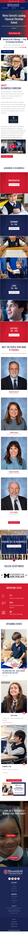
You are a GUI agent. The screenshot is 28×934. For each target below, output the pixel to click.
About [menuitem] (14, 922)
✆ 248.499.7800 (14, 915)
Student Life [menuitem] (14, 926)
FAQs (14, 905)
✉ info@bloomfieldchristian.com (14, 910)
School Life (14, 891)
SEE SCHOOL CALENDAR (14, 783)
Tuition (14, 901)
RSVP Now (4, 678)
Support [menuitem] (14, 8)
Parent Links (14, 893)
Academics (14, 889)
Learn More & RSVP (7, 725)
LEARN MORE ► (14, 184)
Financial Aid (14, 903)
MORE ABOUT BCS (7, 156)
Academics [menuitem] (14, 924)
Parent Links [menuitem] (5, 8)
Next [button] (26, 577)
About (14, 887)
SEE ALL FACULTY (14, 522)
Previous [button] (2, 577)
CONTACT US (14, 908)
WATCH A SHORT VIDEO (14, 546)
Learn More (22, 47)
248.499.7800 (14, 1)
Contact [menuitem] (23, 8)
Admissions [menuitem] (14, 929)
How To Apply (14, 899)
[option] (14, 577)
